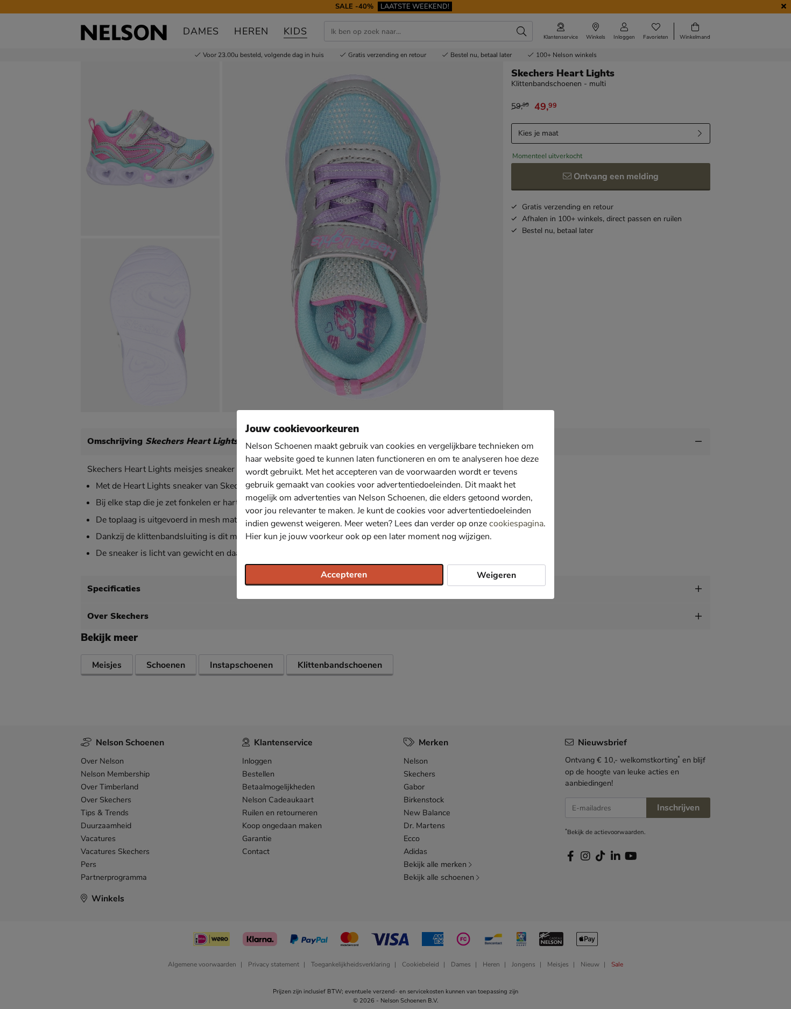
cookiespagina (516, 524)
